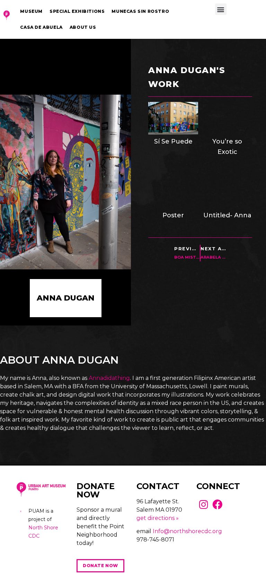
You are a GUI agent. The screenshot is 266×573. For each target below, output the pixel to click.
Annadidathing (109, 378)
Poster (173, 215)
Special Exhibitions (77, 11)
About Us (83, 27)
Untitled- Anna (227, 215)
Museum (31, 11)
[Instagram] (203, 504)
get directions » (157, 518)
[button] (221, 9)
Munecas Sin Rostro (140, 11)
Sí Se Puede (173, 141)
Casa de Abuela (41, 27)
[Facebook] (218, 504)
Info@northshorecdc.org (187, 531)
